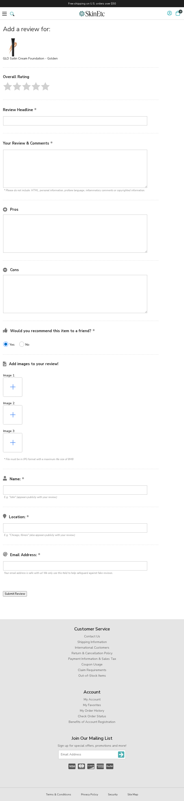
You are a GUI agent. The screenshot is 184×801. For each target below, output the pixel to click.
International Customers (92, 647)
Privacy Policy (89, 794)
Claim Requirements (92, 670)
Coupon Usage (92, 664)
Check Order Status (92, 716)
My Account (92, 699)
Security (113, 794)
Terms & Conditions (58, 794)
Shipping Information (92, 642)
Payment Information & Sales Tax (92, 659)
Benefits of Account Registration (92, 722)
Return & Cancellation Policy (92, 653)
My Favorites (92, 705)
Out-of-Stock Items (92, 676)
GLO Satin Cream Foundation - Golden (30, 58)
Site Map (132, 794)
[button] (7, 86)
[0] (178, 13)
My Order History (92, 711)
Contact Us (92, 636)
